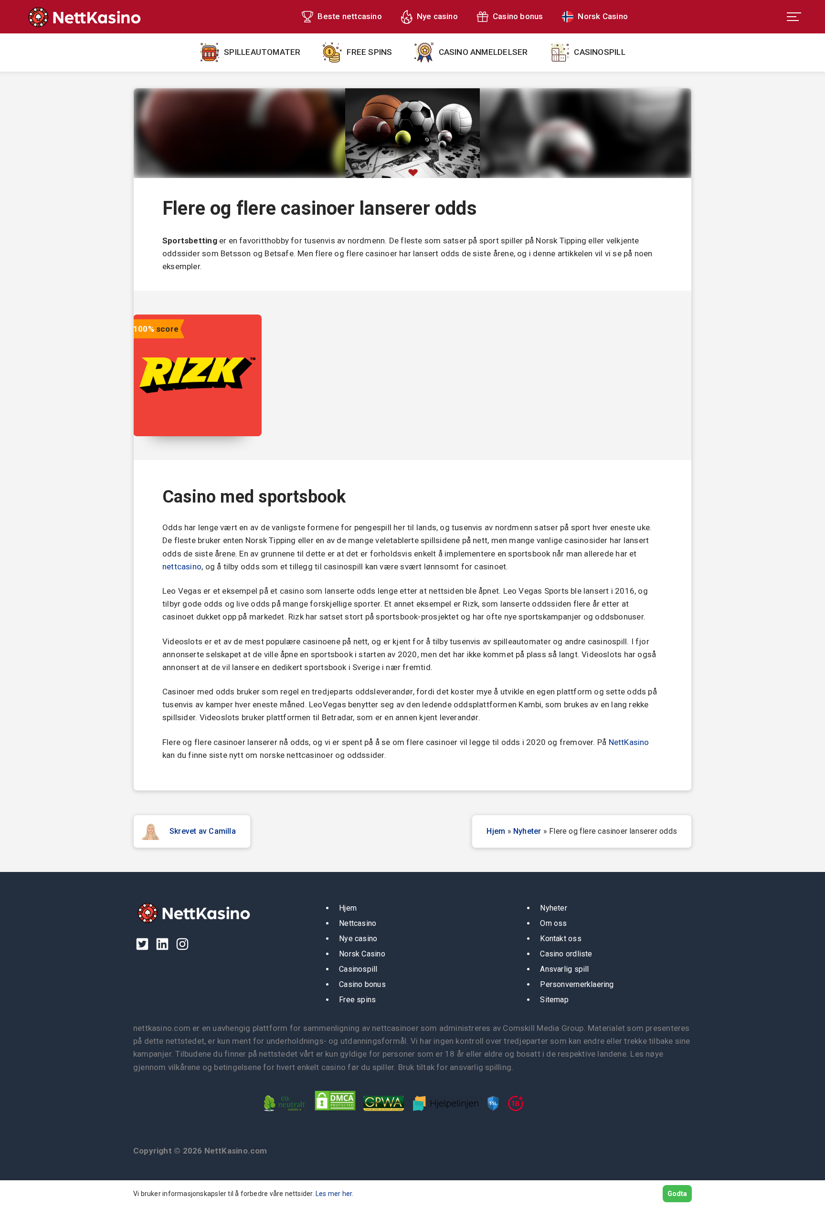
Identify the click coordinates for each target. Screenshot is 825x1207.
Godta (677, 1193)
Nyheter (527, 831)
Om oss (553, 923)
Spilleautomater (262, 52)
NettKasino (629, 742)
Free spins (369, 52)
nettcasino (181, 566)
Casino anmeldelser (483, 52)
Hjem (496, 831)
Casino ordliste (566, 953)
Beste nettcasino (349, 16)
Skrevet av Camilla (202, 831)
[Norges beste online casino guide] (83, 17)
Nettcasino (357, 923)
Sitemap (554, 999)
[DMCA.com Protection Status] (337, 1113)
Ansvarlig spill (564, 969)
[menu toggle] (794, 17)
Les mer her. (335, 1193)
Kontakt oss (560, 938)
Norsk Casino (603, 16)
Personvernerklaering (576, 984)
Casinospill (599, 52)
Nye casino (437, 16)
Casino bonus (518, 16)
